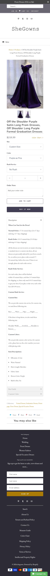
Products (18, 50)
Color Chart (37, 138)
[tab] (25, 220)
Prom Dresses (14, 406)
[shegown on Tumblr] (22, 18)
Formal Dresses (20, 403)
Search (25, 509)
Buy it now (25, 209)
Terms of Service (25, 551)
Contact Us (25, 525)
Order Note (11, 185)
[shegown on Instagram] (27, 18)
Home (25, 438)
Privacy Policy (25, 546)
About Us (25, 514)
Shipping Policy (25, 541)
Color (9, 153)
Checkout (35, 11)
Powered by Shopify (31, 564)
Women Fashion (25, 450)
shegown (20, 564)
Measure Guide (25, 530)
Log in (14, 11)
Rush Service (11, 164)
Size (8, 142)
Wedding (25, 442)
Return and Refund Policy (25, 519)
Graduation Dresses (32, 403)
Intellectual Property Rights (25, 557)
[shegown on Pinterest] (18, 18)
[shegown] (25, 29)
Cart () (25, 11)
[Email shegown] (31, 18)
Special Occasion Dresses (26, 406)
